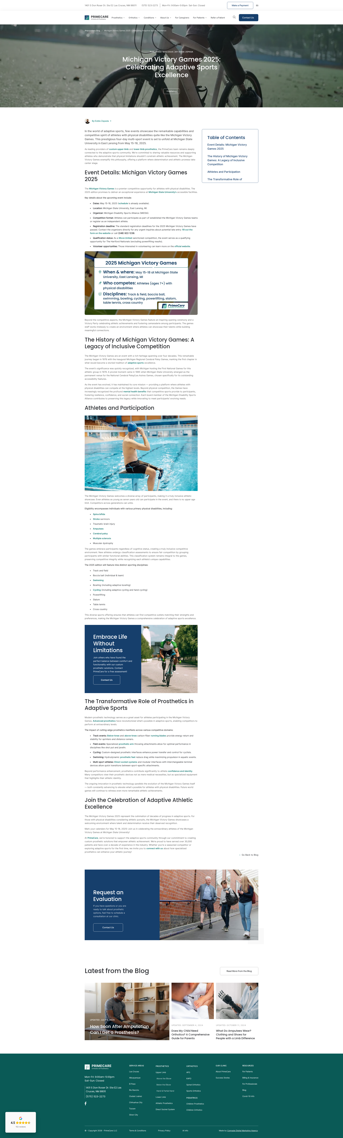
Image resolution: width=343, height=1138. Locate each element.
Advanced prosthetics (104, 721)
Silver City (133, 1115)
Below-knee (113, 735)
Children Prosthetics (195, 1104)
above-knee (130, 735)
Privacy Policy (164, 1130)
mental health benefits (134, 391)
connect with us (154, 848)
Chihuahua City (135, 1102)
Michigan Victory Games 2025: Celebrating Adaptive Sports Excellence (135, 30)
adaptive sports (136, 362)
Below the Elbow (163, 1085)
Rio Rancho (134, 1090)
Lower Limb (161, 1097)
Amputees (98, 528)
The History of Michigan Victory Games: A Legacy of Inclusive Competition (227, 160)
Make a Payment (240, 5)
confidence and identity (180, 771)
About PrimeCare (223, 1071)
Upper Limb (161, 1072)
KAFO (188, 1078)
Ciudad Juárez (135, 1096)
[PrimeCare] (106, 1067)
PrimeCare (92, 838)
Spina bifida (99, 514)
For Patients (198, 17)
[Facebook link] (87, 1103)
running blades (158, 735)
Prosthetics (162, 1066)
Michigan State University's (163, 192)
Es (257, 5)
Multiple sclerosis (102, 538)
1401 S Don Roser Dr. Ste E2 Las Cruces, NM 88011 (111, 5)
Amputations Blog (92, 30)
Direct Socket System (165, 1109)
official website (182, 246)
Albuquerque (134, 1078)
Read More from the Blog (239, 971)
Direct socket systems (125, 762)
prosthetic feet (127, 757)
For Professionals (249, 1084)
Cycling (97, 590)
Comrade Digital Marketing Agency (242, 1130)
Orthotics (191, 1066)
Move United (125, 238)
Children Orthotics (194, 1110)
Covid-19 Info (248, 1096)
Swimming (98, 580)
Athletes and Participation (223, 171)
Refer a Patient (218, 17)
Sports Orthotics (193, 1091)
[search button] (234, 17)
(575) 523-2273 (95, 1096)
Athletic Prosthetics (164, 1103)
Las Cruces (134, 1071)
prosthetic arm (126, 744)
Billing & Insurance (250, 1078)
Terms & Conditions (137, 1130)
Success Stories (223, 1078)
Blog (244, 1090)
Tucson (132, 1108)
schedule (123, 203)
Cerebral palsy (100, 533)
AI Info (185, 1130)
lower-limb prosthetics (145, 149)
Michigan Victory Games (101, 188)
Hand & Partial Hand (165, 1091)
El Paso (132, 1084)
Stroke (96, 519)
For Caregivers (182, 17)
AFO (188, 1072)
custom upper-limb (119, 149)
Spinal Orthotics (193, 1085)
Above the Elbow (163, 1078)
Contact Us (248, 17)
